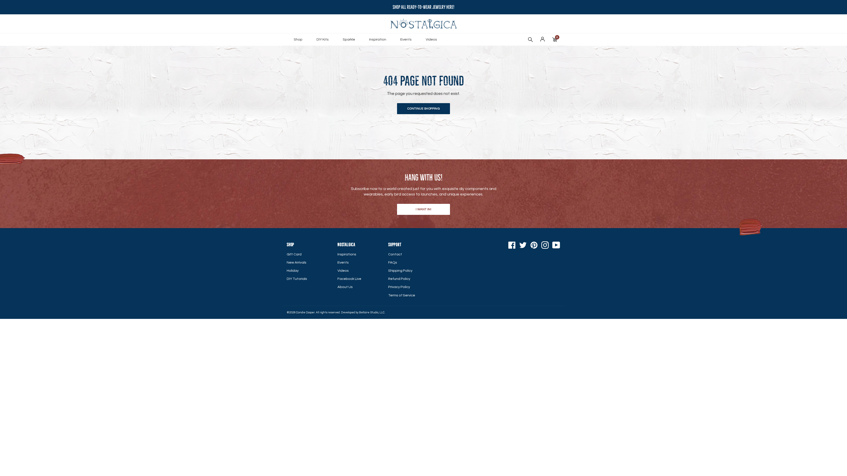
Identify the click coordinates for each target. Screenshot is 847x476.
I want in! (423, 209)
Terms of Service (401, 295)
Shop (298, 39)
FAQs (392, 262)
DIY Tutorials (297, 279)
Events (406, 39)
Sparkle (349, 39)
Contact (395, 254)
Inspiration (377, 39)
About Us (345, 287)
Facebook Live (349, 279)
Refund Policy (399, 279)
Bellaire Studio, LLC (371, 312)
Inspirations (346, 254)
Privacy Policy (399, 287)
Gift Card (294, 254)
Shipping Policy (400, 270)
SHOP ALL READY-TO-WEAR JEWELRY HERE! (423, 7)
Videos (431, 39)
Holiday (293, 270)
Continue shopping (423, 108)
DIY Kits (323, 39)
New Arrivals (296, 262)
